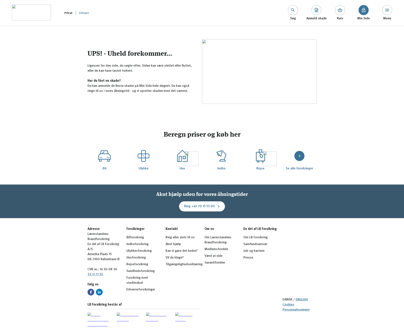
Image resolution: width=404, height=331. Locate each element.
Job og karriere (253, 251)
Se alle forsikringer (299, 168)
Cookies (288, 304)
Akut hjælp (173, 244)
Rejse (260, 168)
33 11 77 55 (95, 274)
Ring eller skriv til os (180, 237)
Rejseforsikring (137, 264)
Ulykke (144, 168)
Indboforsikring (137, 244)
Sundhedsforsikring (140, 271)
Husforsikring (136, 257)
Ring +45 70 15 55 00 (199, 206)
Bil (104, 168)
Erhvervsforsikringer (140, 289)
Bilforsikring (135, 237)
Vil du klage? (175, 257)
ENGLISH (302, 299)
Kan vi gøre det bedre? (182, 251)
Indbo (221, 168)
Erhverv (84, 13)
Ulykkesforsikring (139, 251)
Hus (182, 168)
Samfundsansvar (255, 244)
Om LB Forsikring (255, 237)
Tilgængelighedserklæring (184, 264)
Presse (248, 257)
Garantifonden (215, 262)
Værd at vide (213, 256)
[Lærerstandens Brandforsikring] (31, 13)
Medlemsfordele (216, 249)
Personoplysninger (296, 309)
